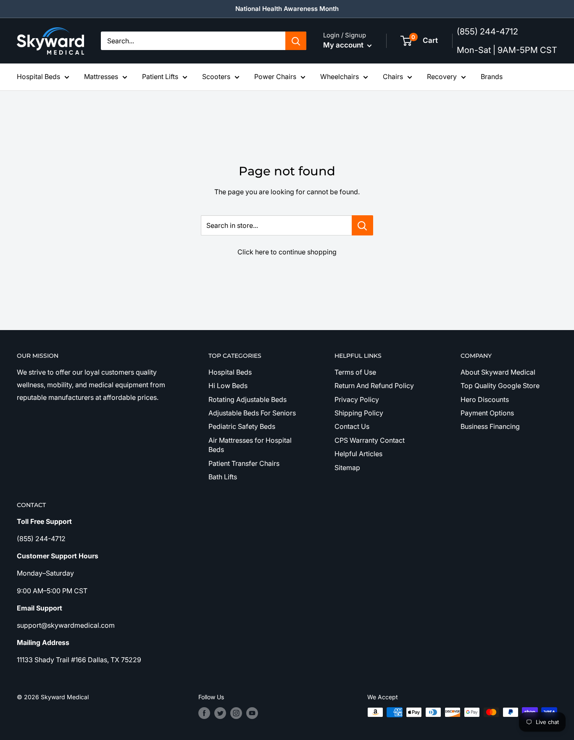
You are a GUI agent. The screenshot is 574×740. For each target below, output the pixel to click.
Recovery (442, 76)
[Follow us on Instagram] (236, 713)
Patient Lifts (160, 76)
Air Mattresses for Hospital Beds (250, 445)
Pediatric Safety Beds (241, 426)
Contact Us (351, 426)
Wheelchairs (339, 76)
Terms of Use (355, 372)
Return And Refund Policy (374, 385)
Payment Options (487, 413)
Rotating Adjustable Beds (247, 399)
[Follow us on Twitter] (220, 713)
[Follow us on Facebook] (204, 713)
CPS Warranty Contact (369, 440)
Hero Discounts (485, 399)
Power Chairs (275, 76)
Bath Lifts (222, 477)
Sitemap (347, 467)
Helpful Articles (358, 453)
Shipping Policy (358, 413)
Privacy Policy (356, 399)
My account (344, 45)
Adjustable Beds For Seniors (252, 413)
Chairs (393, 76)
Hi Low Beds (228, 385)
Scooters (216, 76)
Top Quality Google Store (500, 385)
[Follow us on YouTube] (252, 713)
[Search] (295, 41)
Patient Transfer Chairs (243, 463)
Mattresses (101, 76)
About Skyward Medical (498, 372)
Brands (492, 76)
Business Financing (490, 426)
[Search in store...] (362, 225)
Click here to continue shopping (287, 252)
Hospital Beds (38, 76)
